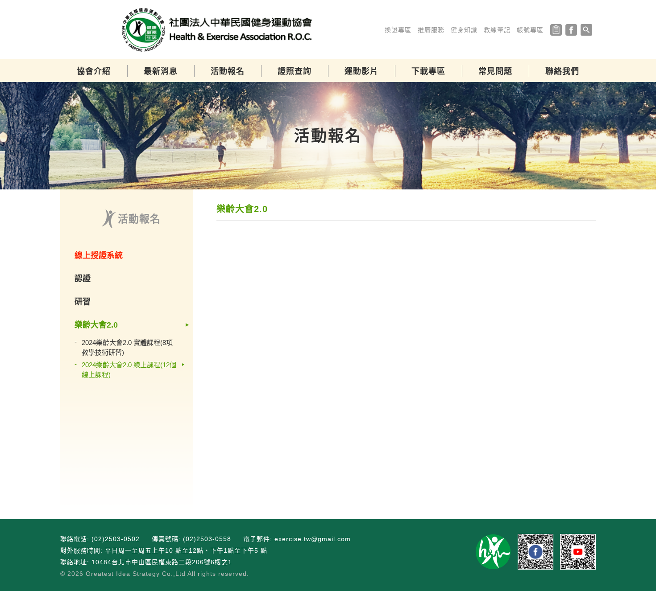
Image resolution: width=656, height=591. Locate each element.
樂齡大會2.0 (96, 324)
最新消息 (161, 71)
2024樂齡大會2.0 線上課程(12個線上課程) (129, 369)
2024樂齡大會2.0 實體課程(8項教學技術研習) (127, 347)
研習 (83, 301)
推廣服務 (431, 30)
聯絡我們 (562, 71)
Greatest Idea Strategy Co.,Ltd (136, 573)
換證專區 (398, 30)
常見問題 (495, 71)
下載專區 (428, 71)
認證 (83, 278)
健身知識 (464, 30)
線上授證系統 (99, 255)
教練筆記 (497, 30)
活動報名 (228, 71)
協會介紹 (94, 71)
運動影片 (361, 71)
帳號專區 (530, 30)
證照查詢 (294, 71)
